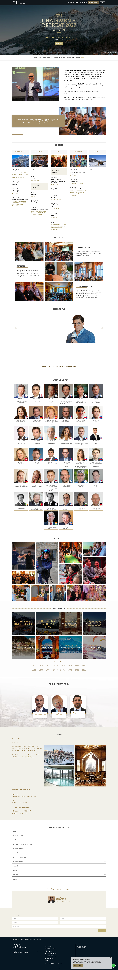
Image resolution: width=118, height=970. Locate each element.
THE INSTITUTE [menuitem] (49, 945)
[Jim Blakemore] (96, 476)
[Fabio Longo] (66, 476)
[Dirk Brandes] (96, 499)
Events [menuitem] (47, 950)
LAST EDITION (55, 57)
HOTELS (82, 57)
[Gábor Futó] (81, 476)
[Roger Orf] (66, 518)
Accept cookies (77, 965)
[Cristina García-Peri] (51, 412)
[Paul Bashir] (36, 454)
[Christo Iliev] (81, 499)
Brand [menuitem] (47, 960)
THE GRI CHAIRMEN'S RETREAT (40, 57)
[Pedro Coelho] (36, 499)
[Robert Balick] (51, 499)
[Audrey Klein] (36, 476)
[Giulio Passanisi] (81, 412)
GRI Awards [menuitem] (48, 951)
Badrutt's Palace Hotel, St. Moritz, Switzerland (59, 37)
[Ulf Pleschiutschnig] (96, 454)
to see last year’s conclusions (59, 367)
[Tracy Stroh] (81, 454)
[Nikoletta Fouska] (21, 454)
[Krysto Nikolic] (36, 433)
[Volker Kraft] (21, 476)
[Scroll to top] (59, 968)
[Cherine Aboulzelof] (21, 412)
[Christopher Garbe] (36, 412)
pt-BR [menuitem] (61, 963)
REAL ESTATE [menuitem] (48, 946)
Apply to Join (59, 43)
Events (76, 2)
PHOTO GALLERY (62, 57)
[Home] (13, 939)
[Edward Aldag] (66, 412)
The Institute (71, 2)
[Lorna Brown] (66, 433)
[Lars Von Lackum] (51, 433)
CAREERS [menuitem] (47, 962)
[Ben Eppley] (81, 391)
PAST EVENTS (68, 57)
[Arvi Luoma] (51, 391)
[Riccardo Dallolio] (51, 454)
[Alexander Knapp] (21, 391)
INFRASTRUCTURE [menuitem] (50, 948)
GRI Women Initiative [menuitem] (51, 953)
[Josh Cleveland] (21, 433)
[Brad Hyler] (96, 391)
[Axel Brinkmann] (66, 391)
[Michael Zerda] (81, 433)
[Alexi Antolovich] (36, 391)
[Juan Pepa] (21, 499)
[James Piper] (96, 412)
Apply (102, 930)
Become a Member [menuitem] (50, 957)
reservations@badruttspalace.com (28, 757)
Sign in (102, 2)
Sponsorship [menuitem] (49, 958)
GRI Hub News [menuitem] (49, 955)
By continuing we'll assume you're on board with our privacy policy (87, 962)
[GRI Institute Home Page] (19, 2)
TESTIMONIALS (49, 57)
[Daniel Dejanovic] (51, 476)
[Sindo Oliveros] (66, 454)
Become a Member (93, 2)
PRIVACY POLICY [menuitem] (49, 963)
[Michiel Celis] (96, 433)
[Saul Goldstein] (66, 499)
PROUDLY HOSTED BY (76, 57)
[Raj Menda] (51, 518)
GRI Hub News (83, 2)
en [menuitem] (56, 963)
